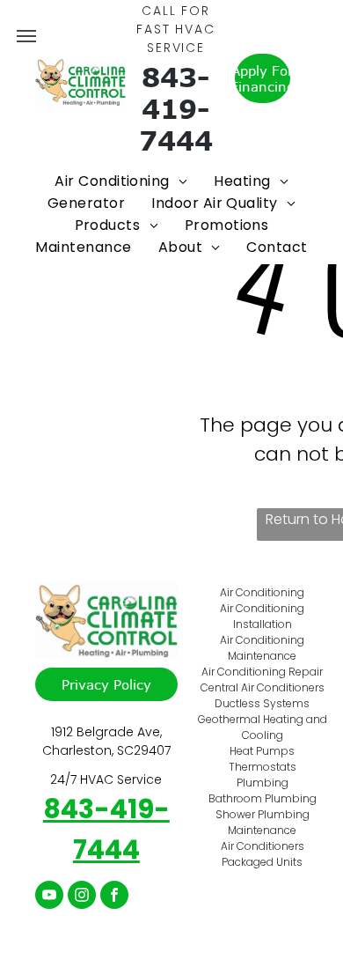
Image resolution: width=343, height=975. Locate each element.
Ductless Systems (262, 703)
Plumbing (262, 782)
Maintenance (262, 830)
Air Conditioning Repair (262, 671)
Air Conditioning (262, 592)
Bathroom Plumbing (262, 798)
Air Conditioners (262, 845)
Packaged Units (262, 861)
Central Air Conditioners (263, 687)
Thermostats (262, 766)
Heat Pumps (262, 750)
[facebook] (114, 897)
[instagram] (82, 897)
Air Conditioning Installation (262, 616)
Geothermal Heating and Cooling (262, 727)
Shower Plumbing (262, 814)
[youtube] (49, 897)
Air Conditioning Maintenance (262, 647)
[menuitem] (121, 181)
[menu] (26, 36)
